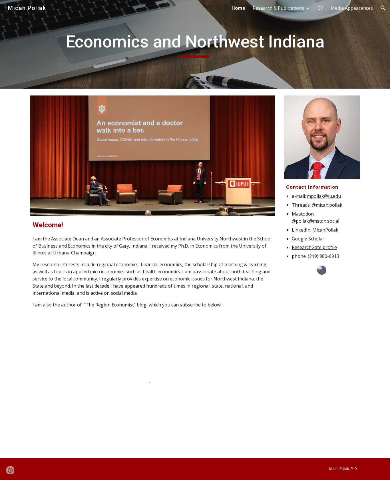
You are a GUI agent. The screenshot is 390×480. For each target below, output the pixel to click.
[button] (383, 8)
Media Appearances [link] (352, 8)
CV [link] (320, 8)
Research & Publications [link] (278, 8)
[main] (195, 44)
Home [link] (238, 8)
